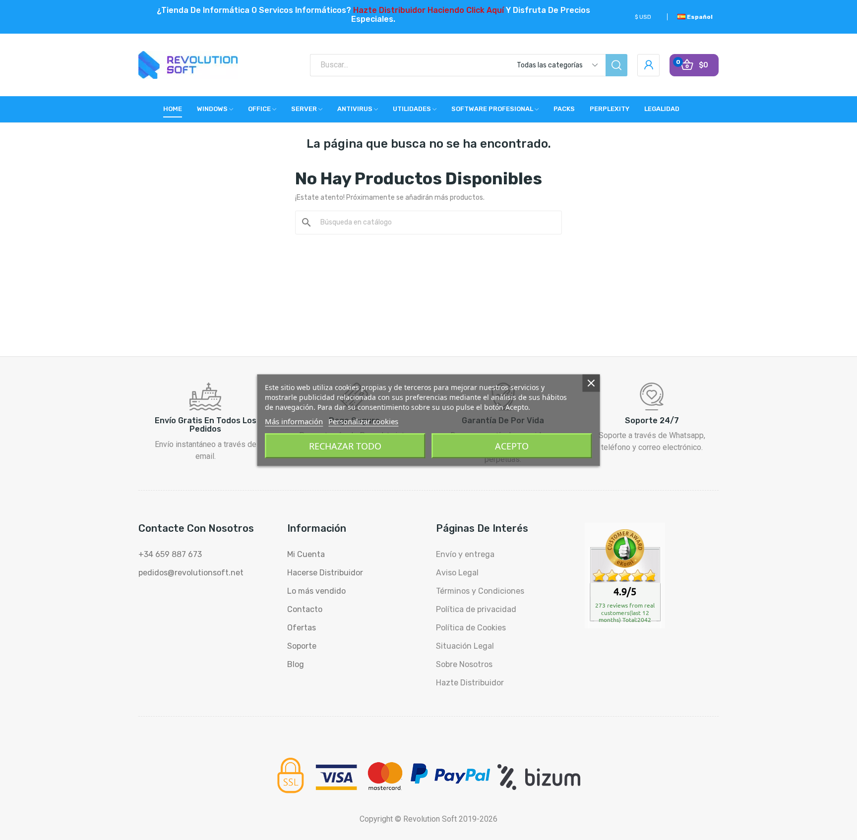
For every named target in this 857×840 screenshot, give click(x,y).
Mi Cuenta (306, 554)
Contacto (304, 609)
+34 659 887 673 (170, 554)
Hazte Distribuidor (470, 682)
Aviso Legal (457, 572)
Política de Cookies (471, 627)
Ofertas (301, 627)
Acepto (512, 445)
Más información (294, 421)
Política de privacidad (476, 609)
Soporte (301, 646)
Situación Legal (465, 646)
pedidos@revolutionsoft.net (191, 572)
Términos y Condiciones (480, 591)
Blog (295, 664)
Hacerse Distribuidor (325, 572)
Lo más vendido (316, 591)
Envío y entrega (465, 554)
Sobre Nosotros (464, 664)
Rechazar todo (345, 445)
